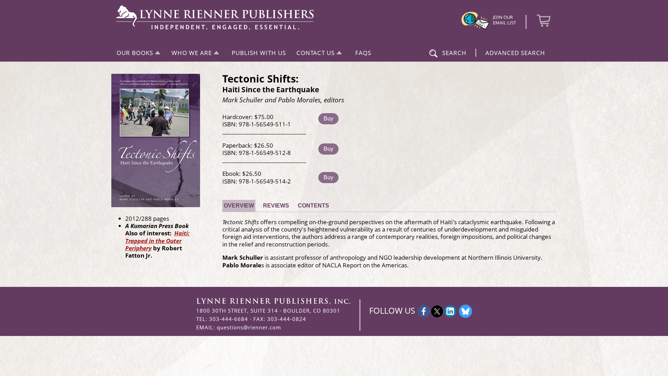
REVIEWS (276, 206)
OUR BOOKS (135, 53)
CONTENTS (313, 206)
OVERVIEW (239, 206)
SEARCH (454, 53)
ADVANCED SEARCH (515, 53)
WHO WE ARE (192, 53)
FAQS (363, 53)
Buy (328, 119)
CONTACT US (315, 53)
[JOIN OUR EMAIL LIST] (475, 29)
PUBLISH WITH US (259, 53)
